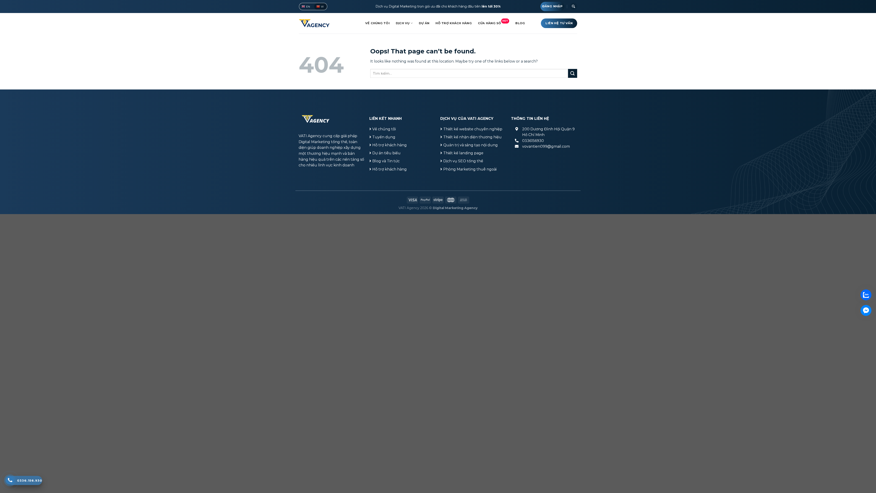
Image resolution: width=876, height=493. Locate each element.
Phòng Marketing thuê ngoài (470, 169)
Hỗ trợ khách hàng (453, 23)
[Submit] (572, 73)
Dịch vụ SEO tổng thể (463, 161)
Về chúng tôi (377, 23)
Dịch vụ (403, 23)
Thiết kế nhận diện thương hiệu (472, 137)
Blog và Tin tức (386, 161)
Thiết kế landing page (463, 153)
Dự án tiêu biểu (386, 153)
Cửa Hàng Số (493, 22)
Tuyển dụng (383, 137)
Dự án (424, 23)
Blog (520, 23)
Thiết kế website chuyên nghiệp (472, 129)
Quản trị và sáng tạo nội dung (470, 145)
